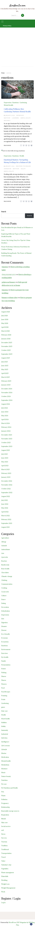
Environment (5, 649)
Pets (2, 792)
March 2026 (5, 331)
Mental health (8, 105)
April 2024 (4, 419)
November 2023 (6, 439)
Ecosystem (4, 642)
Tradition (4, 846)
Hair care (4, 711)
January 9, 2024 (9, 166)
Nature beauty (6, 776)
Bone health (5, 569)
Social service (6, 826)
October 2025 (6, 350)
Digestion (4, 622)
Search (3, 212)
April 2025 (4, 373)
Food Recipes (5, 692)
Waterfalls (4, 876)
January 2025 (5, 385)
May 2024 (4, 416)
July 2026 (4, 316)
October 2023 (6, 442)
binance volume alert (10, 297)
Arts (2, 553)
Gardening (23, 103)
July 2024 (4, 408)
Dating (3, 603)
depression (20, 115)
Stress (3, 834)
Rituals (3, 819)
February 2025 (6, 381)
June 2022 (4, 504)
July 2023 (4, 454)
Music (3, 772)
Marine (3, 753)
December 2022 (6, 481)
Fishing (3, 672)
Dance (3, 599)
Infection (4, 738)
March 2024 (5, 423)
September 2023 (6, 446)
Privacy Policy (7, 26)
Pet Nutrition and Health (9, 788)
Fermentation (5, 665)
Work (3, 892)
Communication (6, 584)
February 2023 (6, 473)
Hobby (3, 726)
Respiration (5, 815)
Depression (8, 103)
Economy (4, 638)
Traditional (5, 849)
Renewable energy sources (10, 811)
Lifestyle (4, 749)
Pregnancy (5, 803)
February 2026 (6, 335)
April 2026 (4, 327)
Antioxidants (5, 549)
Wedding (4, 880)
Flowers (4, 684)
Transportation (6, 853)
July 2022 (4, 500)
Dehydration (5, 611)
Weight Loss (5, 884)
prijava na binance (8, 282)
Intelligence (5, 742)
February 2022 (6, 519)
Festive (3, 669)
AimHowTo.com (17, 6)
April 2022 (4, 512)
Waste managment (7, 872)
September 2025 (6, 354)
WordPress (12, 922)
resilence (7, 120)
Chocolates (5, 572)
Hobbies (4, 722)
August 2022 (5, 496)
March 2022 (5, 516)
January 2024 (5, 431)
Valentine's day (6, 865)
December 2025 (6, 342)
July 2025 (4, 362)
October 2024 (6, 396)
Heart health (5, 719)
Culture (3, 596)
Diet (2, 619)
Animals (4, 546)
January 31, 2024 (10, 115)
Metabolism (5, 765)
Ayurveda (4, 557)
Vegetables (4, 869)
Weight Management (8, 888)
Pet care (4, 784)
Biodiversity (5, 565)
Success (4, 838)
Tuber (3, 861)
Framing (4, 696)
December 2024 (6, 389)
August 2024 (5, 404)
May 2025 (4, 369)
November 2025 (6, 346)
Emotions (15, 103)
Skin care (4, 822)
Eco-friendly (5, 634)
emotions (7, 118)
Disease (3, 630)
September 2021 (6, 523)
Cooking (4, 588)
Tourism (4, 842)
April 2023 (4, 466)
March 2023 (5, 469)
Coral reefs (5, 592)
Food (3, 688)
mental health (25, 118)
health (23, 168)
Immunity (4, 730)
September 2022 (6, 492)
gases (3, 707)
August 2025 (5, 358)
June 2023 (4, 458)
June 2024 (4, 412)
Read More (7, 145)
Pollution (4, 799)
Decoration (5, 607)
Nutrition (4, 780)
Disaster (4, 626)
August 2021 (5, 527)
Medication (5, 757)
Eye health (4, 657)
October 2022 (6, 489)
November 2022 (6, 485)
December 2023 (6, 435)
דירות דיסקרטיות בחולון (9, 274)
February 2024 (6, 427)
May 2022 (4, 508)
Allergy (3, 542)
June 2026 (4, 319)
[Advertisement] (17, 41)
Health (22, 156)
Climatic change (6, 576)
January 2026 (5, 339)
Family (3, 661)
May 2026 (4, 323)
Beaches (4, 561)
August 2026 (5, 312)
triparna (5, 267)
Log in (3, 902)
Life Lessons (5, 746)
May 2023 (4, 462)
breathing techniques (23, 166)
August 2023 (5, 450)
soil (2, 830)
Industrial (4, 734)
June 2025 (4, 366)
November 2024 (6, 392)
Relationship (5, 807)
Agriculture (5, 538)
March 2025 (5, 377)
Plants (3, 796)
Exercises (4, 653)
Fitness (3, 676)
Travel (3, 857)
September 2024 (6, 400)
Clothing (4, 580)
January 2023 (5, 477)
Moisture (4, 769)
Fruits (3, 699)
